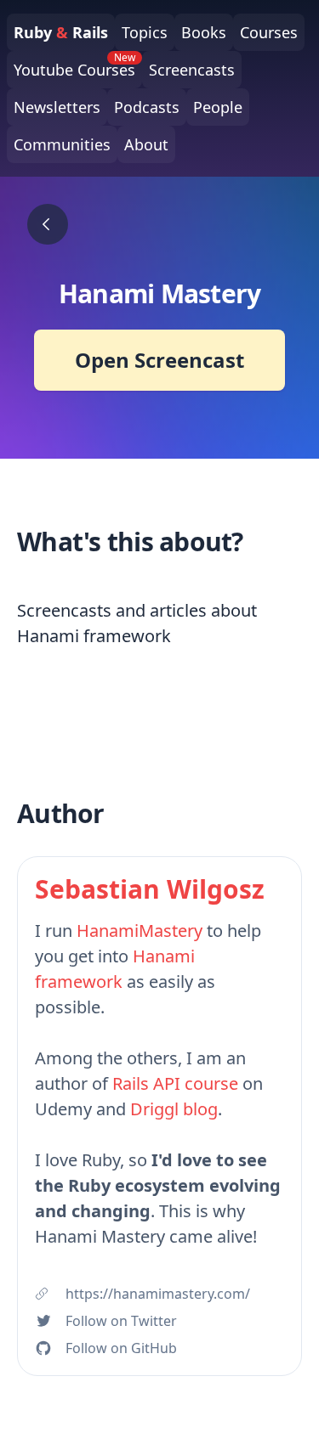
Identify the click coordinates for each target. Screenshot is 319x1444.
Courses (269, 32)
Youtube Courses (74, 65)
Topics (145, 32)
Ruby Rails (61, 32)
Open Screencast (159, 360)
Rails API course (175, 1083)
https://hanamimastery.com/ (158, 1293)
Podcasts (146, 107)
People (217, 107)
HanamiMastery (139, 930)
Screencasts (192, 69)
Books (203, 32)
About (146, 144)
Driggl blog (174, 1108)
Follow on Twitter (121, 1320)
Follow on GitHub (121, 1348)
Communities (62, 144)
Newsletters (57, 107)
